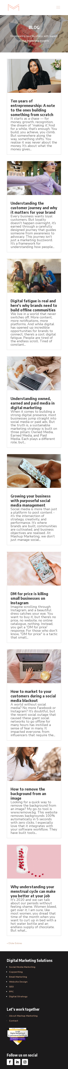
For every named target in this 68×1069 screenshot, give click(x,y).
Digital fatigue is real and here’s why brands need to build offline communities (34, 305)
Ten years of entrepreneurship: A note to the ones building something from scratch (33, 107)
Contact (13, 1020)
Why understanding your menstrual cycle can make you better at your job (33, 891)
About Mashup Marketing (23, 1015)
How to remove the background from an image (28, 793)
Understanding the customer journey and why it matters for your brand (34, 207)
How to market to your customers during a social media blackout (33, 696)
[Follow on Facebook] (10, 1062)
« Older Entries (14, 943)
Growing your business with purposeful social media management (31, 500)
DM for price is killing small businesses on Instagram (29, 598)
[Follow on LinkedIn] (17, 1062)
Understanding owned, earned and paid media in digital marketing (33, 403)
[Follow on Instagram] (25, 1062)
